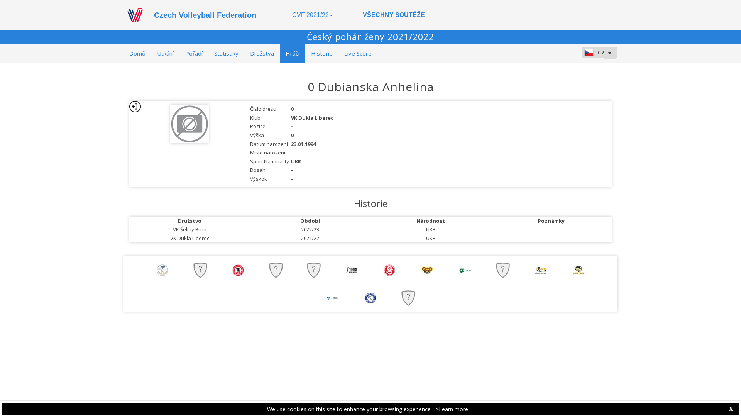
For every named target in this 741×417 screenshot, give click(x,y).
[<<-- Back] (135, 106)
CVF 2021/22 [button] (310, 15)
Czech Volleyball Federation (205, 15)
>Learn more (452, 409)
